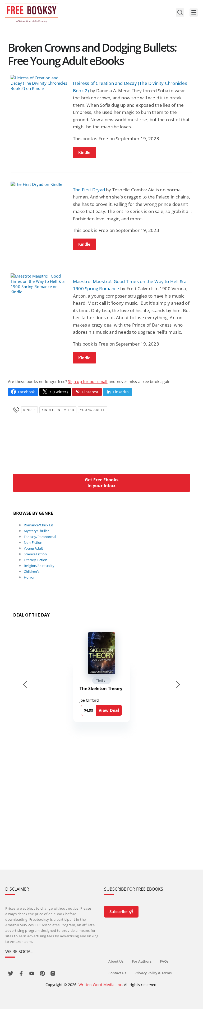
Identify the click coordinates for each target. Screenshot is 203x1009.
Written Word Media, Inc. (101, 984)
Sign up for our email (87, 381)
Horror (29, 577)
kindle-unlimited (57, 410)
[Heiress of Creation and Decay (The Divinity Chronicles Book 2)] (39, 83)
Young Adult (92, 410)
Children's (31, 571)
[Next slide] (178, 684)
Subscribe (118, 911)
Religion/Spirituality (39, 565)
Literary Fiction (35, 559)
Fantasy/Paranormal (40, 536)
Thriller (101, 680)
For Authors (141, 961)
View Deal (109, 710)
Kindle (84, 152)
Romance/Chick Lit (38, 525)
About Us (115, 961)
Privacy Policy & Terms (153, 973)
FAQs (164, 961)
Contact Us (117, 973)
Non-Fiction (33, 542)
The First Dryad (89, 190)
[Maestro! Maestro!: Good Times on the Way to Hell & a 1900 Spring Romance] (39, 283)
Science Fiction (35, 554)
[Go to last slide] (25, 684)
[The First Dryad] (39, 184)
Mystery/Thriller (36, 530)
